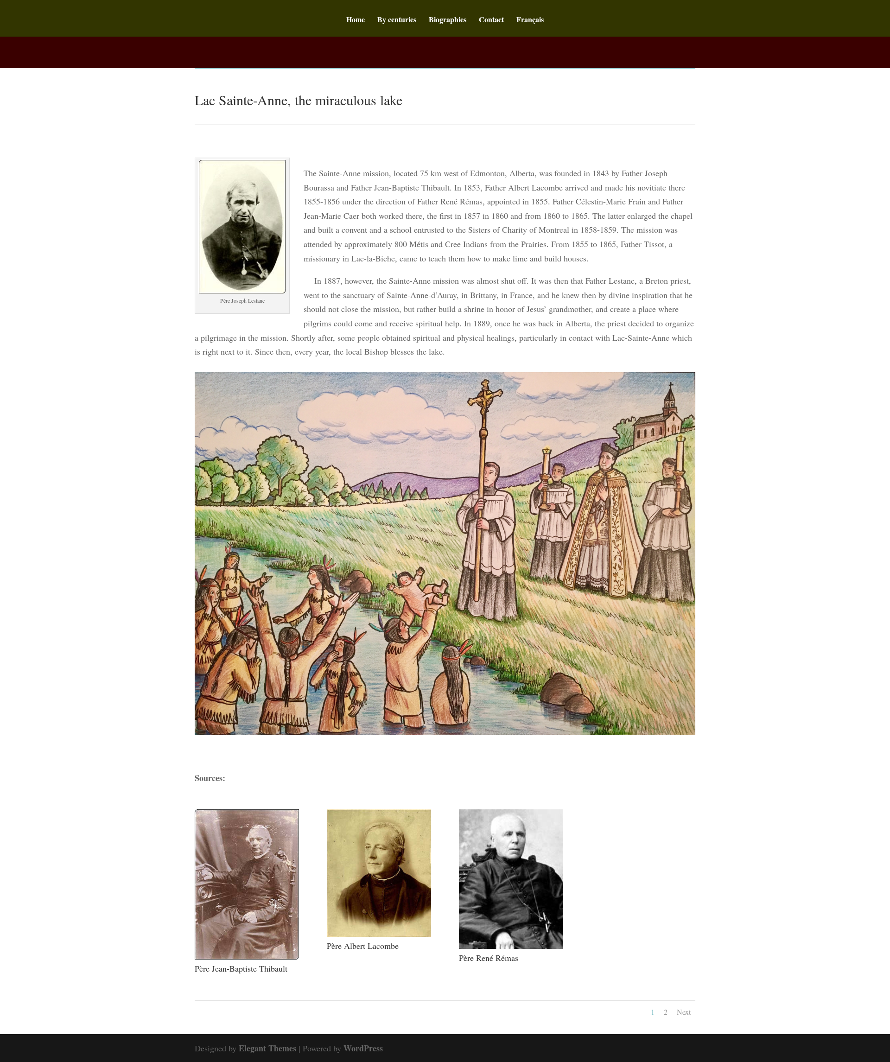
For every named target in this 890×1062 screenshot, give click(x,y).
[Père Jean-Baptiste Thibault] (247, 956)
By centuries (396, 20)
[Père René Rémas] (511, 945)
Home (355, 20)
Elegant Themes (267, 1048)
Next (684, 1012)
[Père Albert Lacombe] (379, 933)
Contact (491, 20)
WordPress (363, 1048)
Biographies (447, 20)
